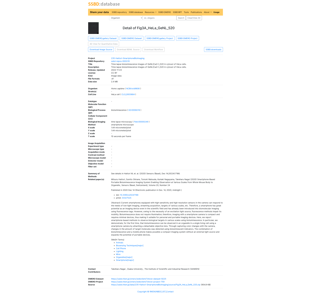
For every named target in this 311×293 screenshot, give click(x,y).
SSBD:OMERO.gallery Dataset (103, 38)
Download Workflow (153, 49)
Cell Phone (121, 248)
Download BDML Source (128, 49)
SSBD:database (136, 12)
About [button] (207, 12)
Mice (118, 254)
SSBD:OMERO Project (187, 38)
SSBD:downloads (213, 49)
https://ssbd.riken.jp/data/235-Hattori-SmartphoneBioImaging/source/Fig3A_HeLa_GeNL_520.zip (155, 284)
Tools (186, 12)
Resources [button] (150, 12)
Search (181, 18)
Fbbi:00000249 (141, 121)
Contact (170, 291)
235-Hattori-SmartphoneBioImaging (127, 58)
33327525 (126, 198)
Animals (119, 242)
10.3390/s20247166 (129, 195)
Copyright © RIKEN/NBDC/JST (151, 291)
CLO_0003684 (128, 94)
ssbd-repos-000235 (120, 61)
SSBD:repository (119, 12)
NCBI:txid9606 (133, 88)
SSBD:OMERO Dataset (131, 38)
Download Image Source (101, 49)
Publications (196, 12)
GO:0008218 (134, 110)
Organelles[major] (124, 257)
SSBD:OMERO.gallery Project (160, 38)
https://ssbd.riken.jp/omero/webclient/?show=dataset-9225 (138, 279)
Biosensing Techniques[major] (129, 245)
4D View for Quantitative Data (103, 44)
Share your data (99, 12)
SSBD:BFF (177, 12)
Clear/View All (193, 18)
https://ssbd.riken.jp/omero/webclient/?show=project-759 (137, 281)
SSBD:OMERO (164, 12)
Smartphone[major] (125, 260)
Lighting (119, 251)
